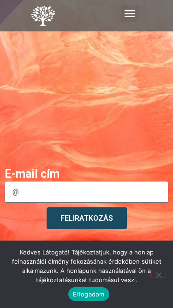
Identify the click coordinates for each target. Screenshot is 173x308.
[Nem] (158, 274)
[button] (130, 13)
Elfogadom (88, 294)
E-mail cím (32, 174)
